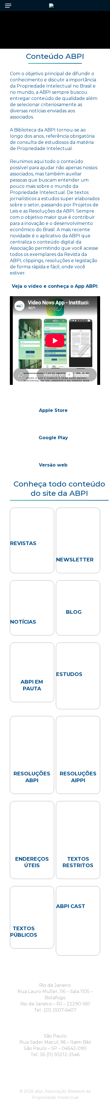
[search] (99, 5)
